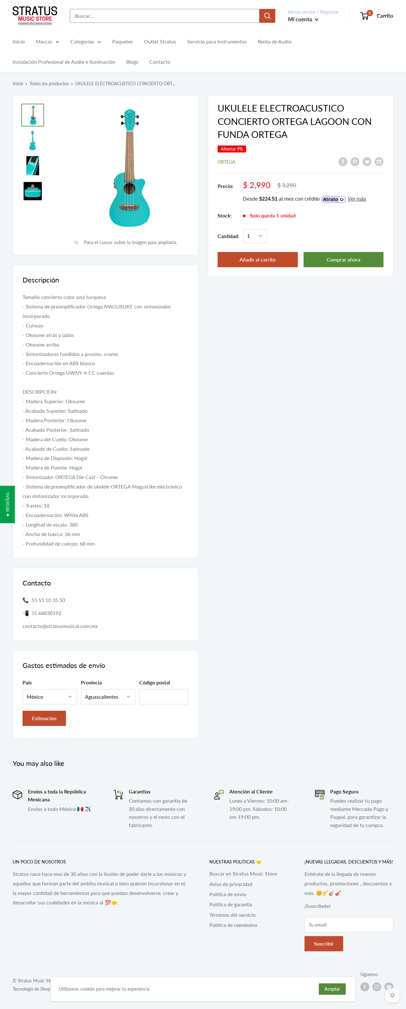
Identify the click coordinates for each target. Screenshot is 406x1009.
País (27, 682)
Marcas (44, 41)
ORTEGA (226, 161)
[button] (7, 504)
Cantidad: (228, 236)
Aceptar (332, 989)
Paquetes (122, 41)
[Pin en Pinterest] (354, 161)
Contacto (159, 62)
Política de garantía (230, 904)
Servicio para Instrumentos (217, 41)
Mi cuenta (300, 19)
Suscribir (324, 944)
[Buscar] (267, 16)
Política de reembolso (233, 925)
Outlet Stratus (160, 41)
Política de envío (227, 894)
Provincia (91, 682)
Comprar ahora (343, 259)
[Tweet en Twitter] (367, 161)
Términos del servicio (232, 915)
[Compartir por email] (379, 161)
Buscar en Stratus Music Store (243, 873)
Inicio (19, 41)
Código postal (154, 682)
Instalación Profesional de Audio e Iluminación (64, 62)
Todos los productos (49, 83)
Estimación (44, 718)
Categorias (82, 41)
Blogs (132, 62)
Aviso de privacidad (230, 884)
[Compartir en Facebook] (342, 161)
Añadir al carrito (257, 259)
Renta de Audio (274, 41)
